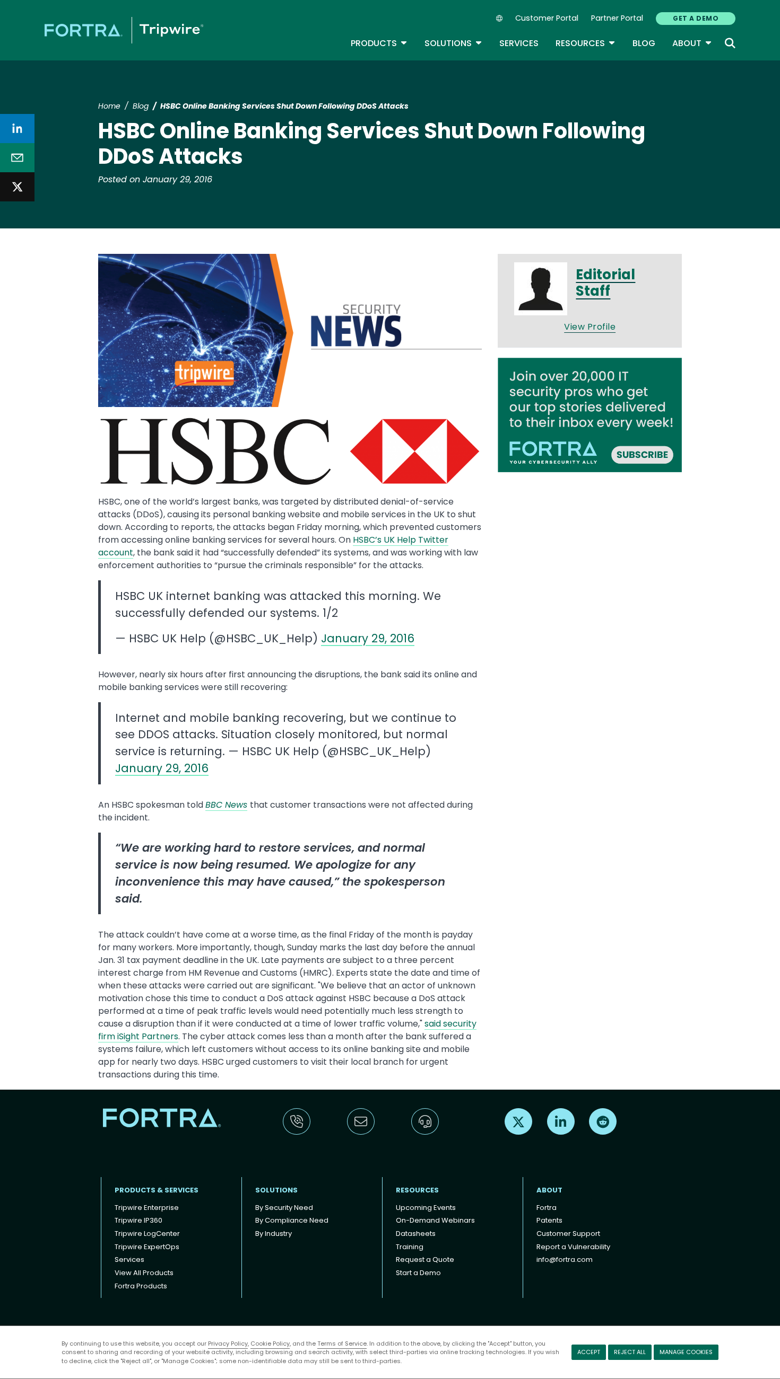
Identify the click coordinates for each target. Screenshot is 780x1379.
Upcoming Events (426, 1208)
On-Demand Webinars (435, 1220)
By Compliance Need (291, 1220)
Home (109, 106)
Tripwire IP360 (138, 1220)
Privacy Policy (228, 1343)
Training (409, 1247)
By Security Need (284, 1208)
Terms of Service (342, 1343)
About (692, 43)
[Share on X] (17, 186)
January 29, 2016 (367, 638)
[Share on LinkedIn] (17, 128)
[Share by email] (17, 157)
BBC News (226, 805)
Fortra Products (141, 1286)
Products (379, 43)
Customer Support (568, 1233)
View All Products (144, 1273)
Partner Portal (617, 18)
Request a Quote (425, 1259)
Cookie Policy (270, 1343)
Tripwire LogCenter (147, 1233)
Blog (643, 43)
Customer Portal (546, 18)
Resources (586, 43)
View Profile (590, 327)
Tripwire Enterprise (147, 1208)
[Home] (124, 30)
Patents (549, 1220)
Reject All (630, 1352)
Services (519, 43)
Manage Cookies (686, 1352)
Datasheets (416, 1233)
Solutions (453, 43)
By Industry (273, 1233)
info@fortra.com (564, 1259)
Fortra (546, 1208)
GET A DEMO (695, 18)
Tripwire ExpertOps (147, 1247)
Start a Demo (418, 1273)
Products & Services (156, 1190)
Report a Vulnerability (573, 1247)
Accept (588, 1352)
